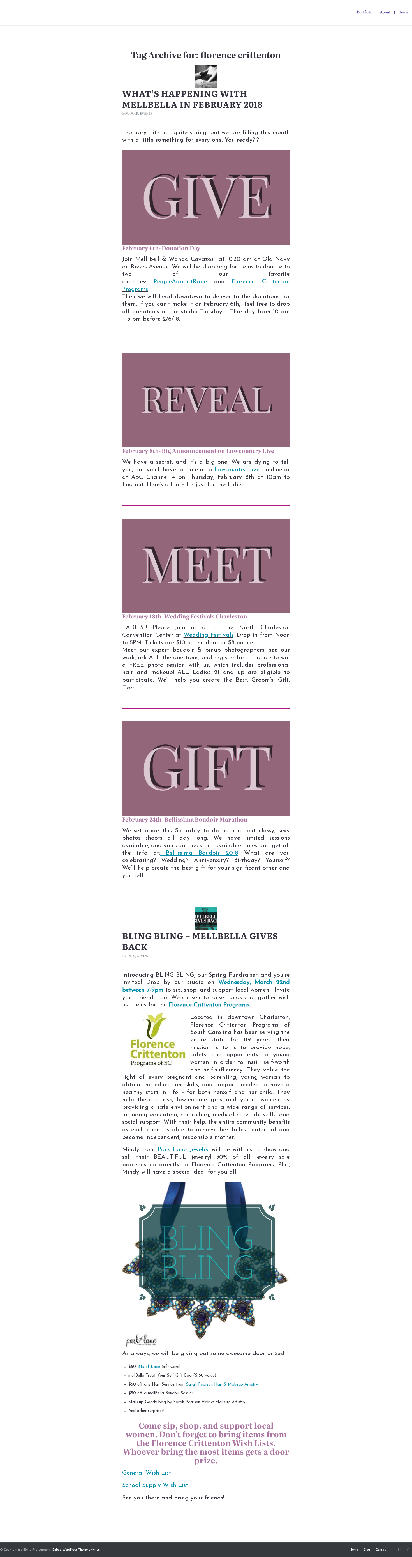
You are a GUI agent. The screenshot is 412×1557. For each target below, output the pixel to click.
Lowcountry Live (237, 470)
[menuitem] (364, 12)
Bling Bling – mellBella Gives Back (200, 941)
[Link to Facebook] (408, 1549)
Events (146, 113)
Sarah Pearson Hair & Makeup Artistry (222, 1385)
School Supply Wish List (155, 1485)
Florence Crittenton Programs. (209, 1005)
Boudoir (130, 113)
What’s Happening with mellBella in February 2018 (192, 98)
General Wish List (146, 1473)
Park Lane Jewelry (183, 1150)
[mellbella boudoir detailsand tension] (206, 76)
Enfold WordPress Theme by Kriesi (76, 1549)
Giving (143, 955)
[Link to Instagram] (399, 1549)
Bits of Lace (148, 1367)
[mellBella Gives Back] (206, 918)
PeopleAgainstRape (180, 282)
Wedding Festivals (208, 635)
